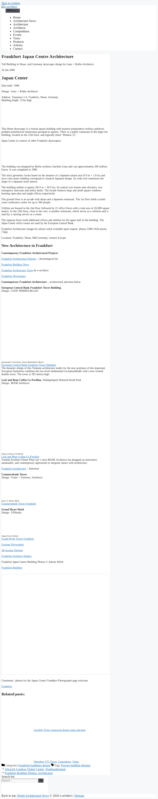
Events (17, 34)
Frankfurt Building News (15, 264)
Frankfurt (7, 686)
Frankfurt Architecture (14, 468)
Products (18, 41)
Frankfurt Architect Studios (16, 556)
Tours (16, 38)
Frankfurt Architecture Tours (17, 270)
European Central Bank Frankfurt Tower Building (29, 365)
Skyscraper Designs (12, 550)
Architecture (20, 24)
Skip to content (11, 3)
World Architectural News (33, 795)
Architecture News (24, 21)
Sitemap (79, 795)
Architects (19, 27)
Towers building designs (75, 765)
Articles (18, 45)
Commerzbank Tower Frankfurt (19, 503)
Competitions (21, 31)
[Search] (41, 780)
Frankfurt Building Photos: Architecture (29, 773)
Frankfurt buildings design (34, 765)
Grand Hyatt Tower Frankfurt (18, 538)
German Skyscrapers (13, 544)
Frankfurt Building (12, 567)
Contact (18, 48)
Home (17, 17)
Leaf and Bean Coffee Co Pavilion (20, 456)
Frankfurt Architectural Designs (19, 258)
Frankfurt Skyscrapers (14, 276)
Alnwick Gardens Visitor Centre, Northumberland (35, 769)
